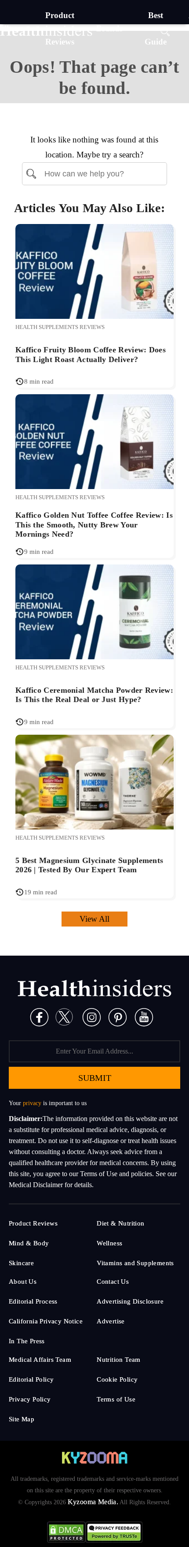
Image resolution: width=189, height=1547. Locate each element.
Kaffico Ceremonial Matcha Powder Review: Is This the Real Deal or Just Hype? (94, 695)
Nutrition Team (119, 1359)
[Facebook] (39, 1016)
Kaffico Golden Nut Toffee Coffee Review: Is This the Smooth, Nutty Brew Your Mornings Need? (94, 524)
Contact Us (113, 1281)
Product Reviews (33, 1223)
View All (94, 918)
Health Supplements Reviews (60, 327)
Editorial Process (33, 1301)
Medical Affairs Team (40, 1359)
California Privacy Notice (46, 1321)
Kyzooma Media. (93, 1502)
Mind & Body (29, 1243)
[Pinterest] (117, 1016)
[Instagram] (92, 1016)
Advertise (111, 1321)
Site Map (21, 1419)
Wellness (109, 1243)
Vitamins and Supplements (135, 1263)
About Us (22, 1281)
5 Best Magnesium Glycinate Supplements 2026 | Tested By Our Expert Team (89, 865)
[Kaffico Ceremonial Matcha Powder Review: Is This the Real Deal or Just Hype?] (94, 611)
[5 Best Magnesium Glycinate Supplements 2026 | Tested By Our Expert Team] (94, 781)
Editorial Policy (31, 1379)
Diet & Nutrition (120, 1223)
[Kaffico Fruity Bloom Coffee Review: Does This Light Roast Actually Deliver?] (94, 270)
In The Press (27, 1341)
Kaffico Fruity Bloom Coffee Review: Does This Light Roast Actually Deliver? (90, 354)
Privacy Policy (30, 1399)
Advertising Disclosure (130, 1301)
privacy (32, 1103)
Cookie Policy (117, 1379)
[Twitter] (64, 1016)
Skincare (21, 1263)
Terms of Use (116, 1399)
